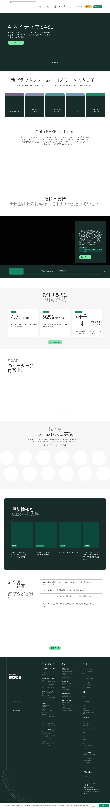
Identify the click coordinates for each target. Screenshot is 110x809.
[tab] (52, 62)
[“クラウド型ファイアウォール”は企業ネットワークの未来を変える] (94, 541)
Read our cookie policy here (81, 805)
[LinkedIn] (13, 677)
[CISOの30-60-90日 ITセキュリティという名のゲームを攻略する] (22, 541)
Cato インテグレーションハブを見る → (55, 445)
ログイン (77, 6)
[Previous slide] (5, 271)
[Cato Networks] (23, 6)
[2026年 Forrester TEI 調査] (70, 541)
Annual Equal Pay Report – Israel (89, 713)
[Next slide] (104, 271)
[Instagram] (20, 677)
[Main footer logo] (17, 665)
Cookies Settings (93, 806)
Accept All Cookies (104, 805)
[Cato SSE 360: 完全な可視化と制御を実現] (46, 541)
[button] (82, 7)
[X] (10, 677)
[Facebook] (16, 677)
